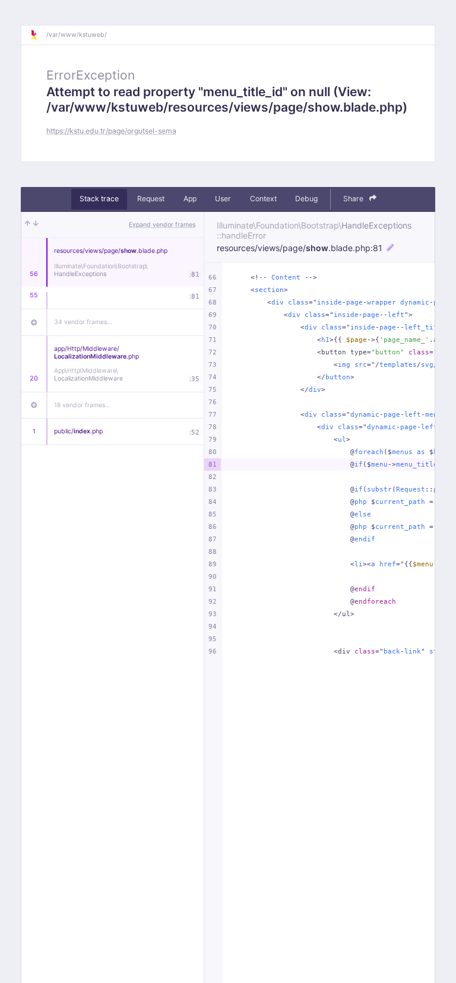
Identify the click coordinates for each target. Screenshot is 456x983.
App (190, 198)
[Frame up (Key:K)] (27, 225)
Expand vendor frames (162, 225)
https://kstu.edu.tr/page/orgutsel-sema (111, 130)
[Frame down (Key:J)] (36, 225)
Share (354, 198)
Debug (306, 198)
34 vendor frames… (83, 322)
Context (263, 198)
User (223, 198)
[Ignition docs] (38, 35)
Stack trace (99, 198)
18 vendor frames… (82, 405)
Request (150, 198)
